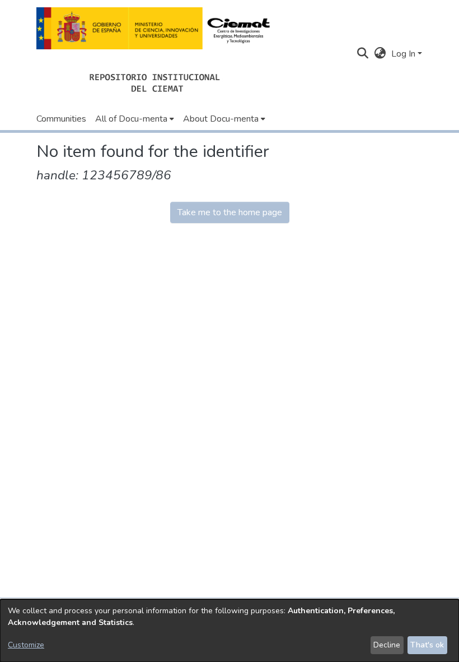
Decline (386, 645)
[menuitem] (134, 119)
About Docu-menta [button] (221, 119)
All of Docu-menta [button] (131, 119)
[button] (156, 28)
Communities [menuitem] (61, 119)
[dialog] (229, 630)
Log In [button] (404, 54)
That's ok (427, 645)
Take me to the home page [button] (229, 212)
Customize (26, 645)
